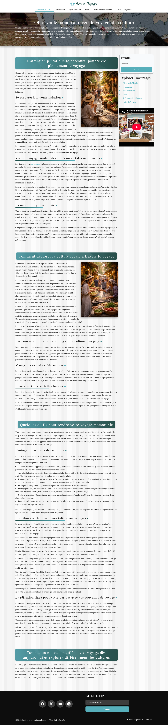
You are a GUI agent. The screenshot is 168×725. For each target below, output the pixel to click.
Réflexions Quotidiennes (103, 9)
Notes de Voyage (123, 9)
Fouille (136, 69)
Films (87, 9)
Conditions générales (135, 719)
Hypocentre (60, 9)
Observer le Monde (44, 9)
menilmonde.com (39, 720)
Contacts (148, 719)
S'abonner (107, 709)
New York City (75, 9)
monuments (35, 163)
